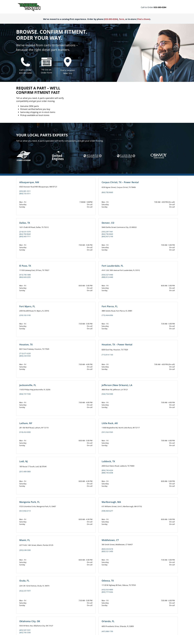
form (121, 19)
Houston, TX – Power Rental (117, 344)
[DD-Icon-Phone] (25, 58)
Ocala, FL (24, 580)
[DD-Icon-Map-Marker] (67, 58)
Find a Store (143, 19)
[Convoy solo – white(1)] (159, 152)
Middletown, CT (110, 540)
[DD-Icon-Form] (46, 58)
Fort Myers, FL (27, 306)
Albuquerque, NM (29, 182)
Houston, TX (26, 344)
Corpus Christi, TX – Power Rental (120, 182)
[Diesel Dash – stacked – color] (29, 4)
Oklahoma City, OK (29, 621)
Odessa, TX (108, 580)
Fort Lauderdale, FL (112, 265)
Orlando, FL (108, 621)
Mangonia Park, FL (29, 501)
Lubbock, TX (108, 461)
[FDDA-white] (126, 152)
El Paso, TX (25, 265)
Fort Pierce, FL (110, 306)
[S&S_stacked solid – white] (23, 151)
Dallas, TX (24, 222)
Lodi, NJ (23, 461)
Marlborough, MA (111, 501)
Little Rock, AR (110, 423)
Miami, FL (24, 540)
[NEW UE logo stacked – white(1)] (57, 149)
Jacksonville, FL (27, 385)
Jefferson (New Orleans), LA (117, 385)
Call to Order (25, 70)
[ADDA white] (92, 152)
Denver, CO (108, 222)
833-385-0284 (25, 73)
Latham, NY (25, 423)
